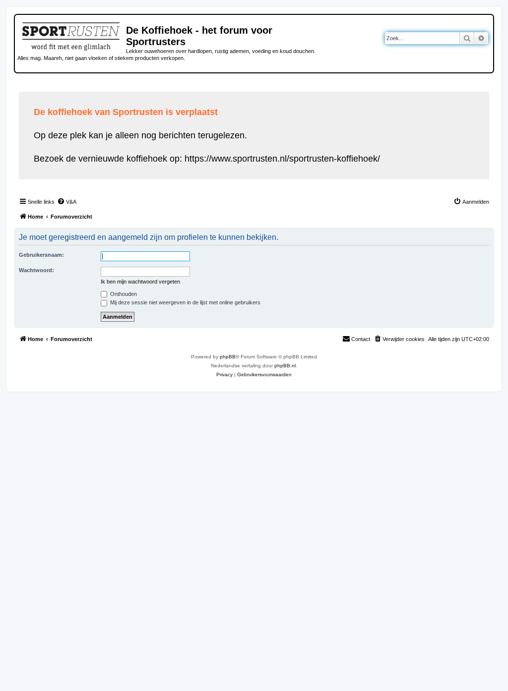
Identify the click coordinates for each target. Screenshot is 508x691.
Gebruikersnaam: (41, 255)
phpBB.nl (285, 365)
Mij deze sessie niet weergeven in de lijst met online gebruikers (184, 302)
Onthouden (123, 294)
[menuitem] (66, 202)
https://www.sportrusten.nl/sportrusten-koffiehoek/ (282, 159)
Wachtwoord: (36, 270)
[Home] (71, 34)
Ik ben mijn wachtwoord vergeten (140, 282)
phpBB (228, 356)
